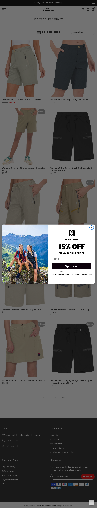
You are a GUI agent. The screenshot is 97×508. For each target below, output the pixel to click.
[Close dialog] (92, 227)
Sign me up (71, 266)
